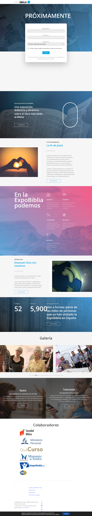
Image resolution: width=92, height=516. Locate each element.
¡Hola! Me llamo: (46, 28)
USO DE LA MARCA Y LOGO (35, 487)
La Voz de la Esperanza (53, 142)
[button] (21, 125)
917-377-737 (26, 507)
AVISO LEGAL (32, 490)
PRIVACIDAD (32, 492)
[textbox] (45, 44)
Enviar (46, 52)
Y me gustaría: (46, 41)
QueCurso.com (18, 259)
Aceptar (66, 513)
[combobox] (46, 44)
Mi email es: (46, 35)
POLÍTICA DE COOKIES (34, 495)
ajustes (57, 514)
